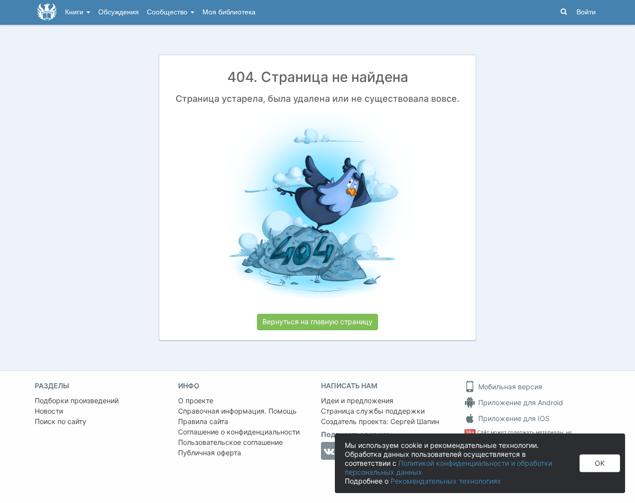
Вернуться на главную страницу (317, 321)
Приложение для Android (519, 402)
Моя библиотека (228, 12)
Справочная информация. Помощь (237, 411)
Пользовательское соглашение (230, 442)
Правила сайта (203, 421)
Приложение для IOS (513, 418)
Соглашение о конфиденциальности (239, 432)
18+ (470, 432)
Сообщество (168, 12)
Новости (49, 411)
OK (600, 463)
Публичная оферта (209, 452)
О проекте (195, 400)
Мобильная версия (509, 386)
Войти (586, 12)
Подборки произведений (77, 400)
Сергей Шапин (414, 421)
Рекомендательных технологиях (445, 481)
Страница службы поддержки (373, 411)
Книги (75, 12)
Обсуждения (118, 12)
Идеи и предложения (357, 400)
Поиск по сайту (60, 421)
